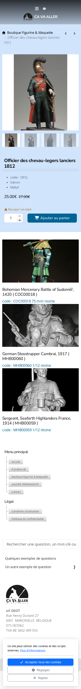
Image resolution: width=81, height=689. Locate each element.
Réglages (43, 670)
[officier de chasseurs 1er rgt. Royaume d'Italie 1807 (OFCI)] (65, 33)
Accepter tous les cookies (43, 662)
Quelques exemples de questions (30, 558)
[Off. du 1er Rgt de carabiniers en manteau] (74, 33)
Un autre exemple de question (28, 567)
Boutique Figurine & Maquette (30, 32)
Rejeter (43, 678)
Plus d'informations (32, 650)
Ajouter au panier (54, 218)
